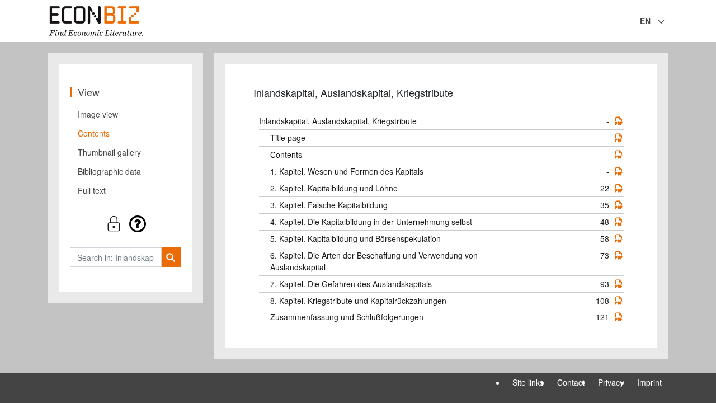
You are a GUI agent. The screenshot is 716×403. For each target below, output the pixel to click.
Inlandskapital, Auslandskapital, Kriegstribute (338, 120)
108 (602, 300)
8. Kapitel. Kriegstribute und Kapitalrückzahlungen (358, 300)
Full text (92, 190)
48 (604, 221)
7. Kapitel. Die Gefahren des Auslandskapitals (351, 283)
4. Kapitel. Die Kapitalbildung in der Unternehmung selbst (371, 221)
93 (604, 283)
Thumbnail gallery (109, 152)
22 (604, 188)
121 (602, 316)
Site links (528, 382)
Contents (94, 133)
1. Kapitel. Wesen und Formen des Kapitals (346, 171)
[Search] (171, 257)
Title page (287, 137)
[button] (125, 223)
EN (645, 20)
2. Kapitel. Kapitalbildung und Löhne (334, 188)
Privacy (611, 382)
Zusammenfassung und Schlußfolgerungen (346, 316)
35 (604, 204)
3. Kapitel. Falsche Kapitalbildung (329, 204)
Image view (98, 114)
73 (604, 255)
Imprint (649, 382)
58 (604, 238)
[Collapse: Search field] (667, 22)
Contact (571, 382)
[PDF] (619, 121)
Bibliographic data (109, 171)
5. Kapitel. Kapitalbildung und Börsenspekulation (355, 238)
